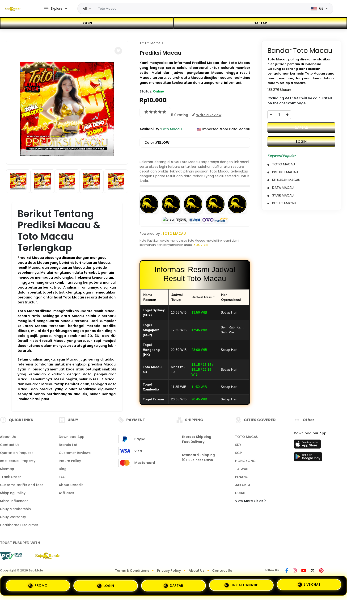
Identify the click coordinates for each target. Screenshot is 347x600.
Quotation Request (16, 452)
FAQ (62, 476)
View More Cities (249, 501)
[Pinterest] (321, 571)
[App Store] (308, 445)
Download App (72, 436)
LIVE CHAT (312, 585)
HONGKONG (245, 460)
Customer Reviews (75, 452)
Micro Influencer (14, 501)
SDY (238, 444)
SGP (238, 452)
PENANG (242, 476)
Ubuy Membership (15, 509)
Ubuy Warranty (13, 517)
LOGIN (86, 23)
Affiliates (66, 493)
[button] (118, 51)
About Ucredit (71, 485)
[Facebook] (287, 571)
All (85, 8)
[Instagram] (295, 571)
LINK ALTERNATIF (244, 584)
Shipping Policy (12, 493)
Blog (63, 468)
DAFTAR (260, 23)
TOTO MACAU (151, 43)
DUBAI (240, 493)
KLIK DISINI (201, 245)
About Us (8, 436)
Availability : (150, 129)
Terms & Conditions (132, 570)
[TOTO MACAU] (13, 9)
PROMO (40, 584)
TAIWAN (242, 468)
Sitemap (7, 468)
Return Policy (70, 460)
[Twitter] (313, 571)
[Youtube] (303, 571)
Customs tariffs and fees (21, 485)
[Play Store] (308, 458)
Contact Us (10, 444)
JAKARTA (242, 485)
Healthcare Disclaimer (19, 525)
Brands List (68, 444)
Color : (156, 142)
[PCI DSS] (11, 556)
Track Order (10, 476)
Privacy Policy (169, 570)
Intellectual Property (17, 460)
